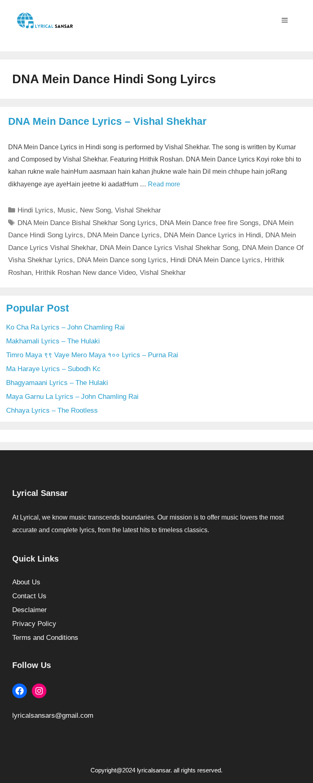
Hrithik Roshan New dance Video (85, 272)
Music (66, 210)
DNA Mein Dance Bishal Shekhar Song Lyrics (87, 223)
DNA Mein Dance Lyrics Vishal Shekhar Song (169, 248)
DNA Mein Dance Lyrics (123, 235)
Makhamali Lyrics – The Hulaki (53, 341)
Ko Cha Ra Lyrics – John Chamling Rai (65, 327)
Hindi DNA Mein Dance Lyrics (215, 260)
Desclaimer (29, 610)
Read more (164, 184)
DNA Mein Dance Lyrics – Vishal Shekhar (107, 121)
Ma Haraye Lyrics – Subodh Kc (53, 369)
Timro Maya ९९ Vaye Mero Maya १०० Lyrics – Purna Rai (92, 355)
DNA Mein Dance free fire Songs (209, 223)
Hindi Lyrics (35, 210)
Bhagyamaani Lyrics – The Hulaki (57, 383)
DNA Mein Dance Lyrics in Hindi (212, 235)
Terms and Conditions (45, 637)
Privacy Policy (34, 624)
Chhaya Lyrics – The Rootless (52, 410)
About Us (26, 582)
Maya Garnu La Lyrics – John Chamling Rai (72, 396)
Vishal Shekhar (138, 210)
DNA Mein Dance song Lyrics (121, 260)
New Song (95, 210)
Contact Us (29, 596)
